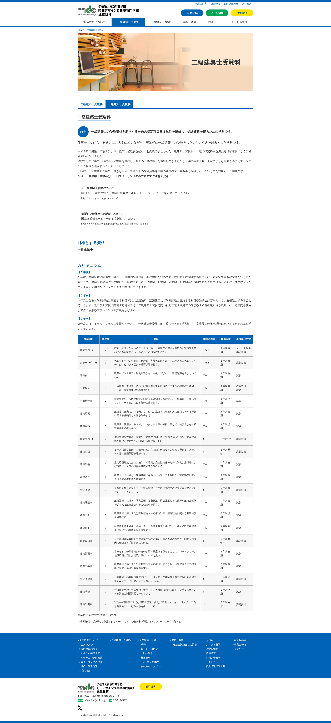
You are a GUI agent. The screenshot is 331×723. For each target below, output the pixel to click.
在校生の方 (192, 13)
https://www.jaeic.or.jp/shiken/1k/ (99, 198)
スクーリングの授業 (91, 662)
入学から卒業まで (90, 653)
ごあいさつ (87, 644)
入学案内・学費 (161, 22)
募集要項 (146, 657)
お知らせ (213, 22)
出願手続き (147, 653)
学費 (143, 644)
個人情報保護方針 (215, 666)
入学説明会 (217, 13)
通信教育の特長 (89, 649)
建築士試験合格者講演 (185, 644)
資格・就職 (189, 22)
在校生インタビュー (152, 666)
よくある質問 (239, 22)
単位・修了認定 (89, 666)
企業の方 (215, 3)
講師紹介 (85, 670)
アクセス (247, 3)
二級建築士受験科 (128, 22)
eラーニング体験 (150, 662)
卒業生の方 (201, 3)
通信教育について (94, 22)
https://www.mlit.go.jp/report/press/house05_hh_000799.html (114, 223)
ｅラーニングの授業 (91, 657)
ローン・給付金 (149, 649)
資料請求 (242, 13)
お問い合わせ (231, 3)
